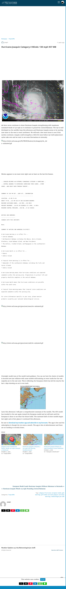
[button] (3, 510)
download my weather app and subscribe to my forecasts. (28, 423)
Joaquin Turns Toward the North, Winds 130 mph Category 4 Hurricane (10, 448)
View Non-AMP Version (57, 550)
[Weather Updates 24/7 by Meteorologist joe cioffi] (9, 4)
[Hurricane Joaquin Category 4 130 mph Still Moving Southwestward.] (32, 444)
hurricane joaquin (53, 494)
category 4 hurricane (45, 493)
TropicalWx (12, 38)
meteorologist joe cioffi (57, 496)
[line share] (27, 511)
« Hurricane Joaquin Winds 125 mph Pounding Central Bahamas (23, 489)
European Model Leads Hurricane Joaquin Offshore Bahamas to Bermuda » (38, 486)
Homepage (4, 38)
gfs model (44, 494)
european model (56, 493)
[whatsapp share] (22, 511)
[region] (33, 21)
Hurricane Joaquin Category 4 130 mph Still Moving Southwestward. (31, 448)
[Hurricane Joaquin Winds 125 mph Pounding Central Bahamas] (54, 444)
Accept (43, 579)
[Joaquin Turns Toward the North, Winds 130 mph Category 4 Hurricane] (11, 444)
